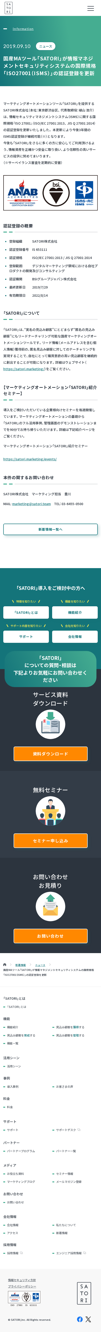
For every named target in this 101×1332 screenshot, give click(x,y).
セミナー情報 (64, 1174)
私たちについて (66, 1225)
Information (23, 28)
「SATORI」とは (26, 612)
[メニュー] (91, 8)
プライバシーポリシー (22, 1286)
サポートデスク (66, 1130)
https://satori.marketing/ (23, 368)
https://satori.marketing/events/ (30, 459)
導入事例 (12, 1086)
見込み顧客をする (70, 1027)
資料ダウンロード (50, 754)
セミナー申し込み (50, 841)
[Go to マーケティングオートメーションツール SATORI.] (4, 965)
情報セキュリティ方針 (22, 1280)
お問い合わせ (50, 936)
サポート (26, 636)
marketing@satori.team (31, 503)
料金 (10, 1107)
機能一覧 (12, 1043)
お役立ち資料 (15, 1174)
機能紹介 (75, 612)
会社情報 (75, 636)
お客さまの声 (64, 1086)
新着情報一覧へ (51, 529)
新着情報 (61, 1233)
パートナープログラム (21, 1151)
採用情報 (12, 1253)
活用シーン (14, 1066)
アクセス (12, 1233)
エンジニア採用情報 (69, 1253)
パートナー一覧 (66, 1151)
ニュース (45, 46)
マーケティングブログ (21, 1182)
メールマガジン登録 (69, 1182)
